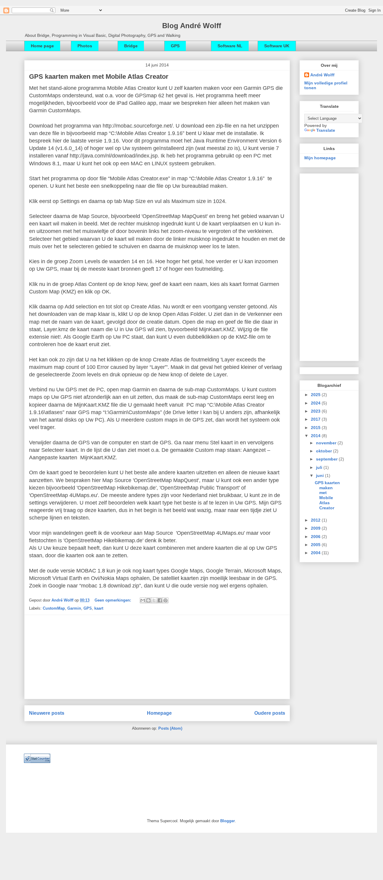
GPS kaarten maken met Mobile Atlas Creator (98, 76)
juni (320, 475)
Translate (325, 130)
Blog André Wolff (191, 26)
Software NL (230, 45)
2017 (316, 419)
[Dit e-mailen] (143, 600)
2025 (316, 394)
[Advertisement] (157, 657)
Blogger (227, 821)
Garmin (74, 608)
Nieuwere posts (46, 713)
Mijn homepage (320, 157)
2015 (316, 427)
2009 (316, 528)
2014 (316, 435)
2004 (316, 552)
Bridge (131, 45)
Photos (84, 45)
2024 (316, 403)
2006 (316, 536)
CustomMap (54, 608)
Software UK (276, 45)
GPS (175, 45)
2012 (316, 520)
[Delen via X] (154, 600)
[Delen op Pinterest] (165, 600)
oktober (324, 451)
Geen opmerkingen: (113, 600)
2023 (316, 411)
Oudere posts (269, 713)
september (327, 459)
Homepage (159, 713)
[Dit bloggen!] (148, 600)
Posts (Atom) (170, 728)
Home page (42, 45)
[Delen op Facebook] (160, 600)
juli (319, 467)
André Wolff (63, 600)
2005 (316, 544)
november (327, 442)
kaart (98, 608)
